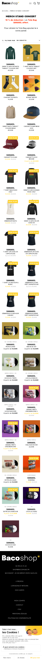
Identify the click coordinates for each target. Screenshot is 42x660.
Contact (19, 605)
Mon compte (19, 601)
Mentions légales (19, 614)
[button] (35, 3)
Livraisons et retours (19, 586)
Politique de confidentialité (19, 618)
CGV (19, 609)
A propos (19, 581)
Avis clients (19, 590)
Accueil (5, 11)
